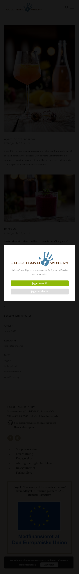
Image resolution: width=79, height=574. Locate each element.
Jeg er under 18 (39, 291)
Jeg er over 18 (39, 283)
